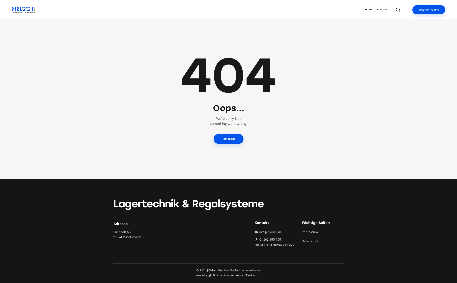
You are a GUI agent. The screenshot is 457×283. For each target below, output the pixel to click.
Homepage (228, 138)
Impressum (310, 232)
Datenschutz (311, 241)
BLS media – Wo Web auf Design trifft (237, 275)
